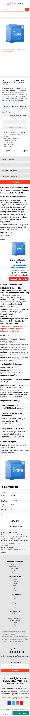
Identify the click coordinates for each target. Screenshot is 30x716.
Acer (15, 603)
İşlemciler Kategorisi (18, 279)
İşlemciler (11, 159)
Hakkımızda (15, 622)
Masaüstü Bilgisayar (15, 566)
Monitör (15, 590)
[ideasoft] (6, 715)
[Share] (27, 24)
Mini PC (15, 570)
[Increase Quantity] (25, 122)
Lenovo (15, 601)
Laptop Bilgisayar (15, 564)
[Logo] (15, 3)
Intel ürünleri (14, 331)
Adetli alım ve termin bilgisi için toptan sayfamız (13, 327)
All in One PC (15, 568)
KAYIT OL (15, 670)
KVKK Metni (15, 616)
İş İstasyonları (15, 573)
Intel (9, 165)
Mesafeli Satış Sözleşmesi (15, 618)
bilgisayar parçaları (20, 697)
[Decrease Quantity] (5, 122)
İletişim (15, 625)
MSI (15, 607)
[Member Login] (2, 14)
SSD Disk (15, 586)
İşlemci (15, 579)
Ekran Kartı (15, 581)
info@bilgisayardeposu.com (16, 659)
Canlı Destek (22, 713)
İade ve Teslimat (15, 620)
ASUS (15, 596)
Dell (15, 605)
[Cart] (26, 14)
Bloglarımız (15, 614)
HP (15, 599)
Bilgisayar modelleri (7, 697)
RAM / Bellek (15, 588)
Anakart (15, 583)
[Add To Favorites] (27, 21)
